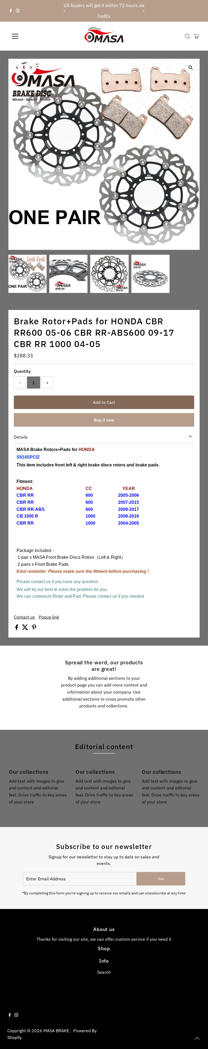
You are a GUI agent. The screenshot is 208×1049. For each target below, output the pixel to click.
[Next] (144, 11)
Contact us (24, 617)
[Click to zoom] (191, 67)
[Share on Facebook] (17, 628)
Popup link (49, 617)
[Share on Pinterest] (34, 628)
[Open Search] (187, 36)
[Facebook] (10, 10)
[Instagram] (17, 10)
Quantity (22, 371)
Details (21, 437)
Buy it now (104, 420)
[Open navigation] (31, 36)
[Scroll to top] (197, 1038)
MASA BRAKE (56, 1030)
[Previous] (64, 11)
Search (104, 972)
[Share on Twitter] (25, 628)
